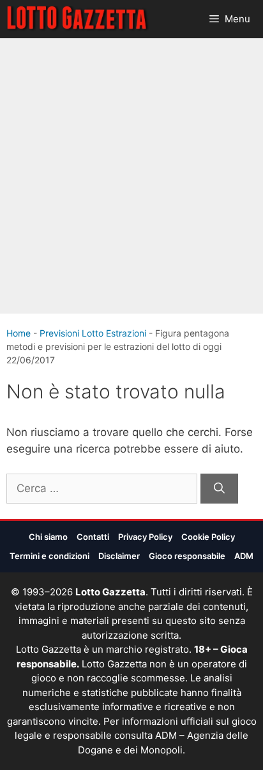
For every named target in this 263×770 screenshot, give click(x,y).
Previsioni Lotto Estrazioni (93, 333)
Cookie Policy (208, 537)
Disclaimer (119, 556)
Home (18, 333)
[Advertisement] (131, 176)
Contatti (93, 537)
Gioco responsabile (187, 556)
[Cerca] (219, 489)
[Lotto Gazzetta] (78, 19)
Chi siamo (48, 537)
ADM (243, 556)
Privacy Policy (145, 537)
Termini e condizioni (49, 556)
